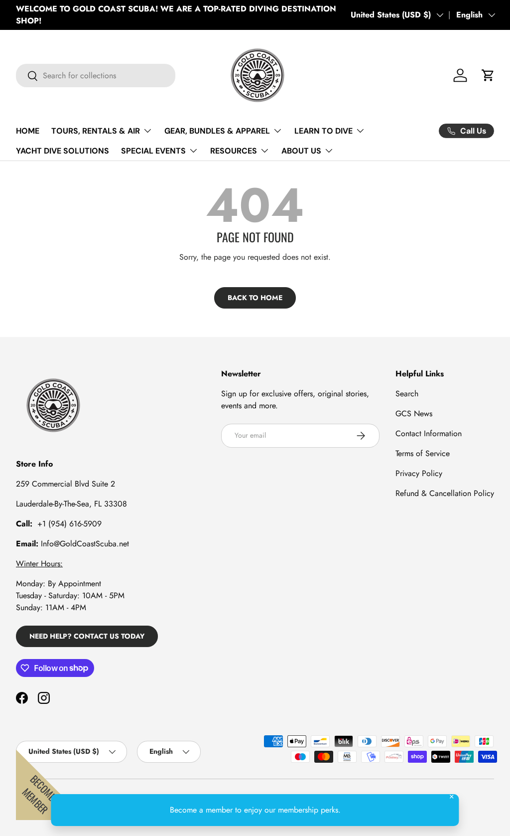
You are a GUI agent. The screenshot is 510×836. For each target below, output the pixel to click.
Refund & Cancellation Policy (444, 493)
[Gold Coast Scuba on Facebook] (22, 698)
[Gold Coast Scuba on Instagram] (44, 698)
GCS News (413, 413)
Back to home (255, 298)
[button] (488, 75)
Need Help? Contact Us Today (86, 636)
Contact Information (428, 433)
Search (406, 393)
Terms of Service (422, 453)
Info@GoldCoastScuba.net (85, 543)
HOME (27, 131)
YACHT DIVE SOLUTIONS (62, 151)
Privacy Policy (418, 473)
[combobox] (95, 75)
